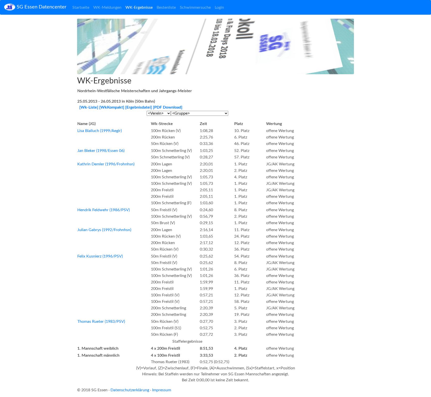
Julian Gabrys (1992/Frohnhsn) (104, 230)
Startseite (80, 7)
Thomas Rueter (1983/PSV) (101, 322)
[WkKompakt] (111, 107)
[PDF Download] (167, 107)
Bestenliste (166, 7)
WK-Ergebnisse (139, 7)
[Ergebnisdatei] (138, 107)
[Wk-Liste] (88, 107)
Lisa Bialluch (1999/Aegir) (99, 131)
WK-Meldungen (107, 7)
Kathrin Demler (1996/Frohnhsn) (105, 164)
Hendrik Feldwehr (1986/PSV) (103, 210)
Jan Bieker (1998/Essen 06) (100, 151)
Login (219, 7)
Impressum (161, 390)
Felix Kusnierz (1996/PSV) (100, 256)
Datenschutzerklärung (129, 390)
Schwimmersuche (195, 7)
